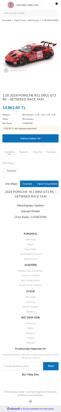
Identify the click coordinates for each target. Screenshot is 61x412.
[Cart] (55, 5)
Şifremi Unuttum (30, 306)
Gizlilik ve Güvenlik (31, 275)
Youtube (30, 337)
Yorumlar (27, 184)
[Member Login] (48, 4)
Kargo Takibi (30, 249)
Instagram (30, 333)
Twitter (30, 328)
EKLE (51, 366)
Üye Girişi (30, 302)
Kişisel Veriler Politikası (31, 285)
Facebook (30, 323)
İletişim (30, 244)
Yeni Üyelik (31, 297)
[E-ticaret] (30, 408)
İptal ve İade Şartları (30, 280)
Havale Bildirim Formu (30, 254)
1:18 (37, 114)
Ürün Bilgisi (11, 184)
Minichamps (28, 114)
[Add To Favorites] (9, 152)
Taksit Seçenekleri (47, 184)
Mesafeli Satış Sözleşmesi (30, 270)
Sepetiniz (30, 311)
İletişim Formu (30, 259)
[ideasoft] (13, 409)
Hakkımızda (30, 239)
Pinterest (30, 342)
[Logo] (23, 4)
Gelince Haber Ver (30, 138)
